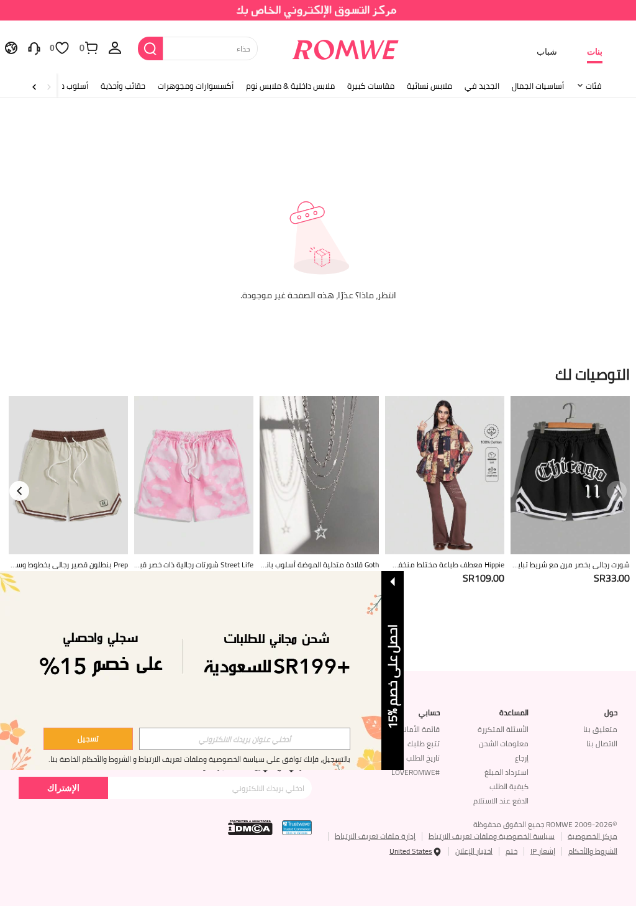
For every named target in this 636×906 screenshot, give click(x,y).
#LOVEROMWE (415, 772)
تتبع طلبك (423, 743)
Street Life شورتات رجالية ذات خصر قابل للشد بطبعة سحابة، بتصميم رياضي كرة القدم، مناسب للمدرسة (195, 565)
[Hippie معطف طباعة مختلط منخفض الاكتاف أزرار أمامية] (444, 475)
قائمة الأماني (419, 729)
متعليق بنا (600, 729)
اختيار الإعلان (474, 851)
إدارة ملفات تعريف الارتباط (375, 836)
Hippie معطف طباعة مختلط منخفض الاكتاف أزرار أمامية (445, 565)
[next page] (19, 491)
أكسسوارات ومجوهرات (196, 85)
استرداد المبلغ (506, 772)
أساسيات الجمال (538, 85)
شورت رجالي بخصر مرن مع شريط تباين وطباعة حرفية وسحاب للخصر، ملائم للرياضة (570, 565)
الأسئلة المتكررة (503, 729)
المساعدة (514, 712)
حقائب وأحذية (123, 85)
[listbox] (114, 47)
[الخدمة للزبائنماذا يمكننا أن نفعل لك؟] (34, 47)
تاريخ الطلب (423, 758)
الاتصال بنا (601, 743)
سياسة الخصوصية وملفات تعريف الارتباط (492, 836)
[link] (318, 15)
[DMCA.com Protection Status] (250, 827)
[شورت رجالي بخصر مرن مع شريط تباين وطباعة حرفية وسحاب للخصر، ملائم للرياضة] (570, 475)
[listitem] (570, 505)
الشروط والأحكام (592, 851)
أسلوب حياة (69, 85)
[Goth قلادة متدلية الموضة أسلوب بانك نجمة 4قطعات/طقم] (319, 475)
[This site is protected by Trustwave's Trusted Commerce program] (297, 827)
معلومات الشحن (504, 743)
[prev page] (617, 491)
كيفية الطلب (509, 786)
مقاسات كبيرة (370, 85)
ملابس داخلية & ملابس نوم (290, 85)
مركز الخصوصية (592, 836)
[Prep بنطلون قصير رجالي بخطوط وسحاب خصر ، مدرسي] (68, 475)
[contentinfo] (612, 578)
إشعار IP (542, 851)
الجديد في (482, 85)
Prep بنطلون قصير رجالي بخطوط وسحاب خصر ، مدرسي (69, 565)
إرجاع (522, 758)
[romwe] (345, 47)
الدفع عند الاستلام (501, 801)
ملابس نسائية (429, 85)
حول (610, 712)
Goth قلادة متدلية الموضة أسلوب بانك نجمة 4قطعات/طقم (319, 565)
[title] (318, 373)
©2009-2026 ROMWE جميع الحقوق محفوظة (545, 824)
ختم (511, 851)
